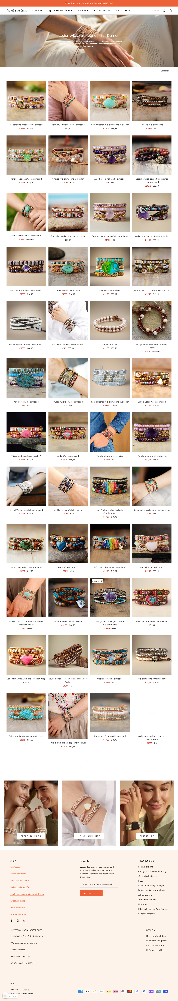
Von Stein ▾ (83, 10)
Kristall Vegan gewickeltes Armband (26, 510)
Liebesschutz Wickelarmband (152, 567)
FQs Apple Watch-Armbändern (153, 909)
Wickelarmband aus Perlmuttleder (68, 344)
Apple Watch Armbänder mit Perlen (27, 894)
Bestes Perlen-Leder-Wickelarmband (26, 344)
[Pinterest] (24, 920)
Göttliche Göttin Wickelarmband (26, 235)
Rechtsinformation (155, 945)
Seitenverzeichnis (146, 913)
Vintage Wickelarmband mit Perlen (68, 179)
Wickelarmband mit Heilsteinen (110, 456)
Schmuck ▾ (37, 10)
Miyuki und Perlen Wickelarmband (110, 736)
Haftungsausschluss (155, 950)
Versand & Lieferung (147, 876)
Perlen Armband (110, 344)
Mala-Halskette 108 (20, 887)
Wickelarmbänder (18, 873)
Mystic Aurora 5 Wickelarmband (68, 402)
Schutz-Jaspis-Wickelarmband (152, 402)
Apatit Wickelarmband (68, 567)
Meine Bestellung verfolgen (151, 885)
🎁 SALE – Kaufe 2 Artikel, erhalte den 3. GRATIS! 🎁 (89, 3)
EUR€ (154, 11)
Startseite (15, 867)
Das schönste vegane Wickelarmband (26, 124)
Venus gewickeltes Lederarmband (26, 567)
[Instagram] (18, 920)
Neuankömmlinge (89, 836)
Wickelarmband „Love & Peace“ (68, 621)
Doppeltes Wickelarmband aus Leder (68, 236)
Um (117, 10)
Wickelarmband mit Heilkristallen (152, 456)
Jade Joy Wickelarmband (68, 290)
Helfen (128, 10)
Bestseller (147, 836)
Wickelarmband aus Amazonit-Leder (26, 736)
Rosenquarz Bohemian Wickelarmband (110, 236)
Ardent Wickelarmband (68, 456)
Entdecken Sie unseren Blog (151, 890)
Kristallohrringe (17, 900)
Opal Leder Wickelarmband (109, 679)
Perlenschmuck (31, 836)
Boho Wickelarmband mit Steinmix (152, 621)
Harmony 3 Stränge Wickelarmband (68, 124)
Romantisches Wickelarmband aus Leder (110, 124)
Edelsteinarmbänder (19, 880)
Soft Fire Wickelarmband (151, 124)
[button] (10, 996)
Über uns (142, 904)
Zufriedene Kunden (147, 899)
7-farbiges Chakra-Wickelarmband (110, 567)
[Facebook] (11, 920)
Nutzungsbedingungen (157, 940)
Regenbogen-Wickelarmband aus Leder (151, 510)
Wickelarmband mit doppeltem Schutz (68, 743)
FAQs (140, 880)
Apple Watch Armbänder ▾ (60, 10)
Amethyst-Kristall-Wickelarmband (109, 179)
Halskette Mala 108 (102, 10)
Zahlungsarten (145, 895)
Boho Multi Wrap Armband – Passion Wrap (26, 679)
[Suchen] (164, 10)
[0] (170, 10)
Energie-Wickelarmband (110, 290)
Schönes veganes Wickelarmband (26, 179)
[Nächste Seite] (97, 767)
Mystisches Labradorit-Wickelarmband (151, 290)
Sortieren (165, 70)
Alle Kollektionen (18, 914)
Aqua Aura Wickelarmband (26, 402)
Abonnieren (91, 893)
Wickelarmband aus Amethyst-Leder (152, 236)
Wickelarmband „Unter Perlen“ (152, 679)
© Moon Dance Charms (19, 990)
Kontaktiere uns (145, 866)
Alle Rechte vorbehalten (21, 993)
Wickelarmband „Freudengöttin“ (26, 456)
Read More (89, 46)
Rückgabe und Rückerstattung (152, 871)
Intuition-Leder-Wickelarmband (68, 510)
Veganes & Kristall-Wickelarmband (26, 290)
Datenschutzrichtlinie (156, 936)
